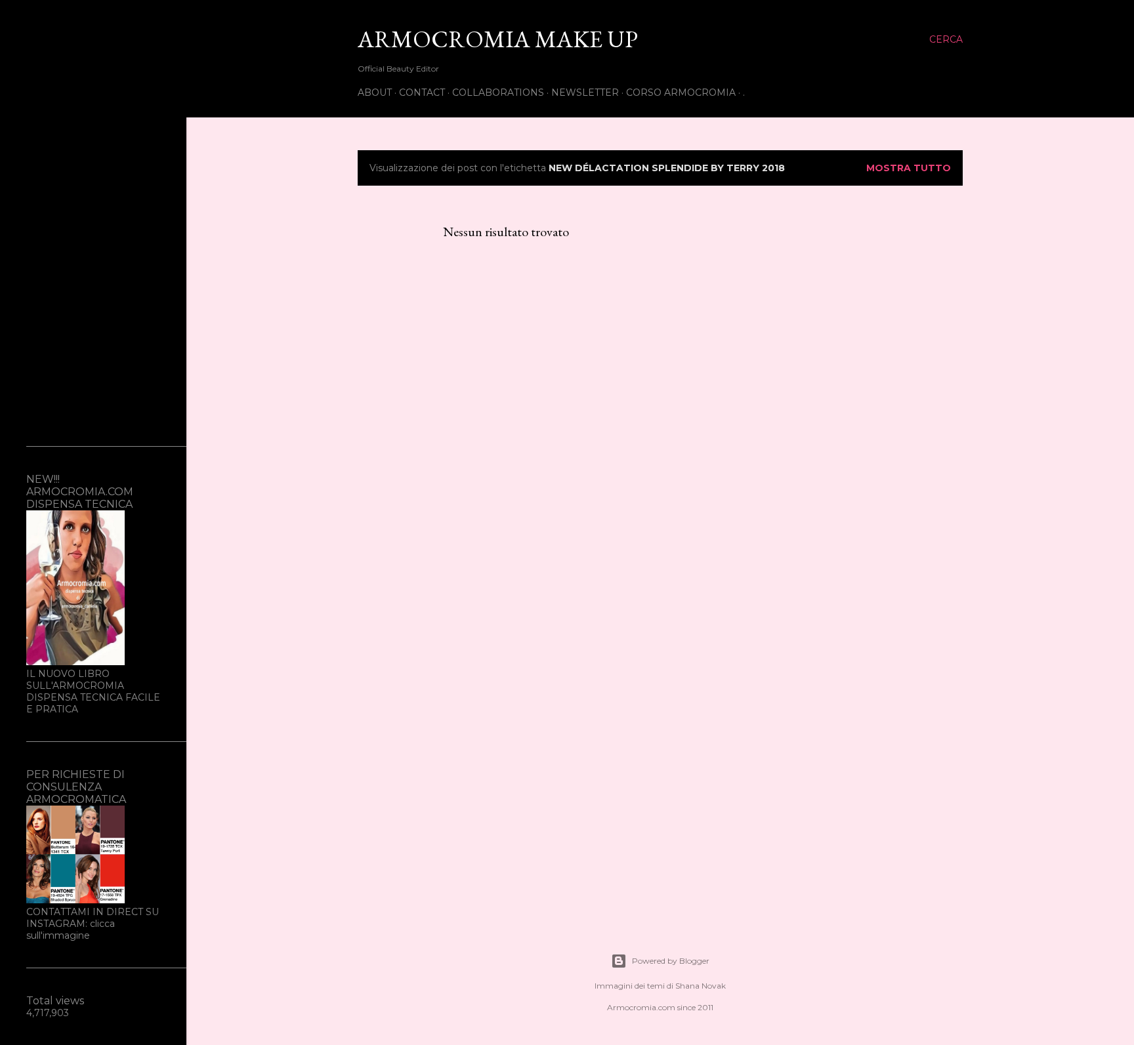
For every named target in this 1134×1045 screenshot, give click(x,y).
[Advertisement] (93, 223)
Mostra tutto (908, 168)
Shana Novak (700, 986)
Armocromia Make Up (498, 39)
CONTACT (422, 92)
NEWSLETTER (585, 92)
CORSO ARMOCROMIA (681, 92)
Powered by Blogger (670, 961)
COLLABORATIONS (498, 92)
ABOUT (375, 92)
